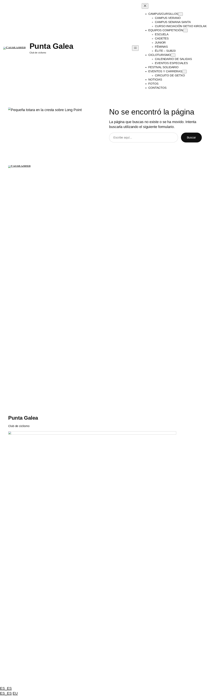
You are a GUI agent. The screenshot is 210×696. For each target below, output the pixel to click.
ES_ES (6, 688)
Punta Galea (51, 46)
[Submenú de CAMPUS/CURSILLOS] (180, 14)
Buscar (191, 137)
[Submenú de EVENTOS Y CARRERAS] (184, 71)
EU (15, 693)
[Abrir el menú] (135, 48)
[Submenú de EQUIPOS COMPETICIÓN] (185, 30)
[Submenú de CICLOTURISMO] (173, 55)
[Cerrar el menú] (145, 6)
